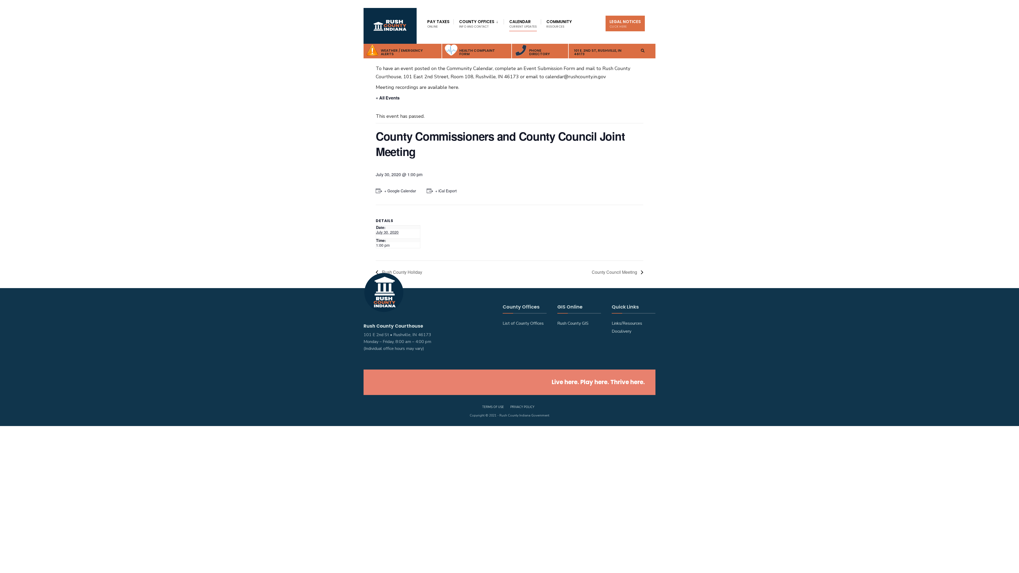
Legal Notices (625, 24)
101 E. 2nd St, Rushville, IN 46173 (597, 52)
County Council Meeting (615, 272)
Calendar (523, 24)
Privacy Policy (522, 407)
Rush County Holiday (401, 272)
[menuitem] (479, 23)
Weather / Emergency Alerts (402, 52)
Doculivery (621, 331)
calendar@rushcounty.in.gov (575, 76)
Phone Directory (539, 52)
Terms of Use (493, 407)
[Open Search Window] (642, 50)
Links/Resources (627, 323)
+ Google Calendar (400, 190)
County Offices (476, 24)
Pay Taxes (438, 24)
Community (559, 24)
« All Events (388, 98)
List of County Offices (523, 323)
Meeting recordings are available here (417, 87)
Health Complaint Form (477, 52)
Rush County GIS (573, 323)
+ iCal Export (446, 190)
